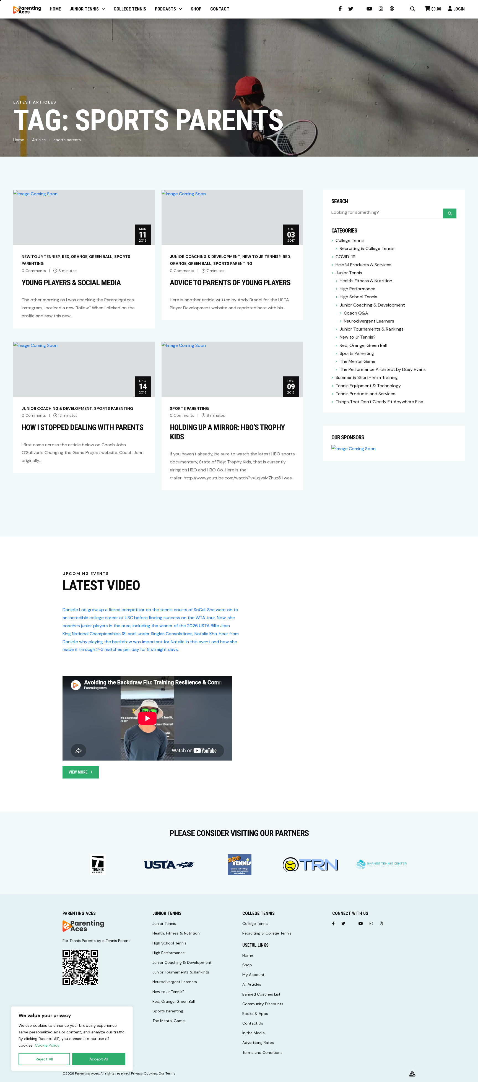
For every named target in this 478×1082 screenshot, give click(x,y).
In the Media (253, 1032)
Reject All (44, 1059)
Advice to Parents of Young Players (230, 282)
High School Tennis (358, 296)
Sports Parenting (232, 263)
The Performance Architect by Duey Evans (383, 369)
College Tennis (350, 240)
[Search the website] (412, 9)
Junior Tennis (349, 272)
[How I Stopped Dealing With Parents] (35, 345)
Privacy (136, 1073)
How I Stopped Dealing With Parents (82, 427)
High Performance (357, 288)
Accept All (98, 1059)
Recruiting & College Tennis (367, 248)
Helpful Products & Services (363, 264)
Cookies (150, 1073)
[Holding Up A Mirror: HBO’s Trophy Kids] (184, 345)
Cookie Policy (47, 1045)
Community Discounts (262, 1003)
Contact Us (252, 1023)
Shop (247, 964)
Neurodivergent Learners (369, 321)
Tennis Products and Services (365, 393)
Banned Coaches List (261, 994)
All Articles (251, 984)
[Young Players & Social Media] (35, 193)
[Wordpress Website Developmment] (412, 1073)
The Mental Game (357, 361)
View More (78, 772)
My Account (253, 974)
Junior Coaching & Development (205, 256)
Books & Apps (255, 1013)
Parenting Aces (87, 1073)
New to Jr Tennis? (41, 256)
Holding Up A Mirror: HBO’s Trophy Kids (227, 432)
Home (18, 139)
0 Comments (34, 270)
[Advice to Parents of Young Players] (184, 193)
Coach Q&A (356, 313)
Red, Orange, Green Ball (87, 256)
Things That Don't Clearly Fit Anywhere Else (379, 401)
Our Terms (167, 1073)
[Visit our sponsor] (98, 864)
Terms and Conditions (262, 1052)
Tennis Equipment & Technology (368, 385)
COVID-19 (345, 256)
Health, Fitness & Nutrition (366, 280)
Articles (39, 139)
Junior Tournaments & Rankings (372, 329)
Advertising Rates (258, 1042)
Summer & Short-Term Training (367, 377)
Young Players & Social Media (71, 282)
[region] (72, 1038)
